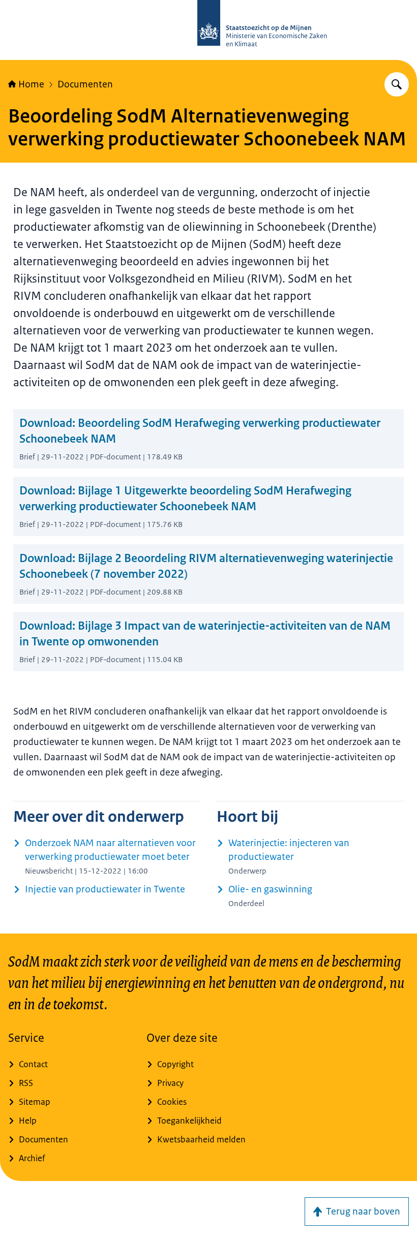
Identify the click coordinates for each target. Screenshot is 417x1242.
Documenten (85, 84)
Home (31, 84)
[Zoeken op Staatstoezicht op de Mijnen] (396, 84)
